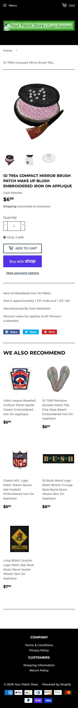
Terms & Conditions (39, 645)
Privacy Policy (39, 650)
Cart (71, 5)
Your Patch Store (26, 684)
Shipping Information (39, 665)
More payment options (22, 273)
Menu (13, 5)
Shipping (9, 206)
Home (7, 50)
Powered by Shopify (56, 684)
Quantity (10, 217)
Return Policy (39, 670)
